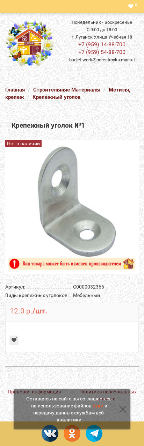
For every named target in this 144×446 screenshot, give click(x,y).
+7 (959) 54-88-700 (101, 52)
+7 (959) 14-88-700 (101, 44)
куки (98, 405)
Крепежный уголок (56, 97)
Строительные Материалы (66, 90)
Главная (15, 90)
